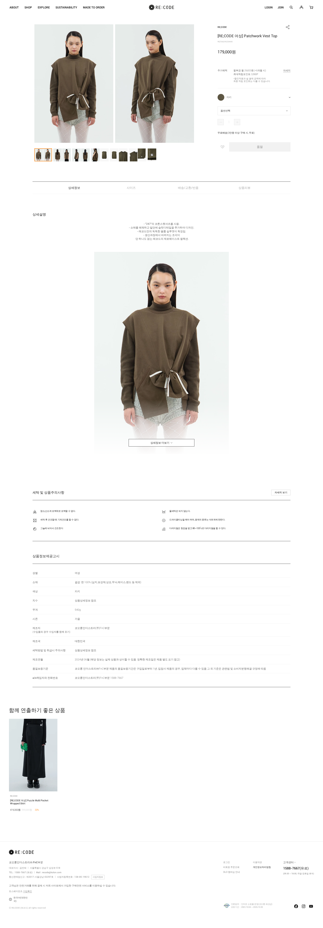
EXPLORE (44, 8)
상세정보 (74, 188)
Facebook (296, 906)
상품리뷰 (245, 188)
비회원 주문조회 (231, 867)
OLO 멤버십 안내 (231, 872)
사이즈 (131, 188)
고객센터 (288, 862)
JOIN (281, 7)
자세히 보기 (281, 492)
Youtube (311, 906)
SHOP (28, 8)
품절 (260, 147)
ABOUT (14, 8)
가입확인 (27, 891)
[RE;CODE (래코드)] (21, 853)
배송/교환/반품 (188, 188)
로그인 (226, 862)
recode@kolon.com (51, 872)
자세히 (286, 70)
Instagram (304, 906)
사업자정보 (98, 877)
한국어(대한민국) (20, 899)
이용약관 (257, 862)
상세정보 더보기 (159, 442)
